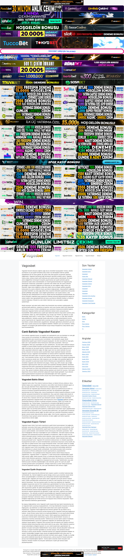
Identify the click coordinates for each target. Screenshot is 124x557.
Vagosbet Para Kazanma (96, 421)
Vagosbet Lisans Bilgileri (86, 418)
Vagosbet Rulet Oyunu (95, 423)
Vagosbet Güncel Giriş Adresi (87, 408)
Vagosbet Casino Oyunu (89, 396)
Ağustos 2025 (86, 352)
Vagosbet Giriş (79, 255)
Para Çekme (85, 324)
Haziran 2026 (86, 344)
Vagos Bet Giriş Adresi (95, 402)
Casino (84, 319)
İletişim (99, 255)
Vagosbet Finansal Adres (96, 397)
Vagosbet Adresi (87, 269)
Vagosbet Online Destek (86, 421)
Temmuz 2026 (86, 342)
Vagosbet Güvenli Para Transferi (88, 412)
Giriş (83, 321)
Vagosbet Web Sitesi (93, 429)
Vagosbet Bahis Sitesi (95, 390)
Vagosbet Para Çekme (86, 423)
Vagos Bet (85, 276)
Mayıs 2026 (85, 347)
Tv (82, 329)
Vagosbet (57, 255)
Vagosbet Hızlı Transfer (86, 416)
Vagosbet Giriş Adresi (86, 402)
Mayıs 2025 (85, 354)
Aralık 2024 (85, 359)
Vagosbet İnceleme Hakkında (87, 434)
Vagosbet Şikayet (89, 255)
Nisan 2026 (85, 349)
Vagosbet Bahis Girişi (86, 390)
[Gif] (62, 122)
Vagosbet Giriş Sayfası (88, 296)
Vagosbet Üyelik (85, 432)
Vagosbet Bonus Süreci (86, 394)
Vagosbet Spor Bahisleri (89, 427)
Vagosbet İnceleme (67, 255)
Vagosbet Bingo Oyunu (86, 392)
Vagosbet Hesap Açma (95, 414)
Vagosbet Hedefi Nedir (86, 414)
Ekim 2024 (85, 364)
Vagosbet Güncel (87, 281)
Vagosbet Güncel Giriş (88, 406)
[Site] (31, 89)
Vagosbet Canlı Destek (88, 303)
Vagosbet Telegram (85, 429)
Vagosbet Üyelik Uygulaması (94, 432)
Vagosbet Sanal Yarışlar (86, 425)
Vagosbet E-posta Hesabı (86, 397)
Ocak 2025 (85, 357)
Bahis (83, 316)
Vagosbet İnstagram (88, 301)
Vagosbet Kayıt (94, 416)
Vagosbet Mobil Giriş (95, 418)
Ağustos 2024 (86, 369)
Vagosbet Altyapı (87, 298)
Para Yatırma (85, 326)
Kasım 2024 (85, 361)
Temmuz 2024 (86, 371)
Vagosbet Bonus (94, 392)
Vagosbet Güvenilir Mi (90, 410)
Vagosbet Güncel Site (97, 408)
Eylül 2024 (85, 366)
